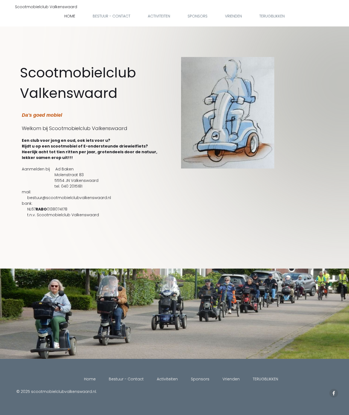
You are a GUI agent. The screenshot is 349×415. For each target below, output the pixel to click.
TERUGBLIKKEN (272, 16)
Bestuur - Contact (111, 16)
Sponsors (197, 16)
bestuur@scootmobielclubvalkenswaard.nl (69, 197)
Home (69, 16)
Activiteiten (159, 16)
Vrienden (233, 16)
